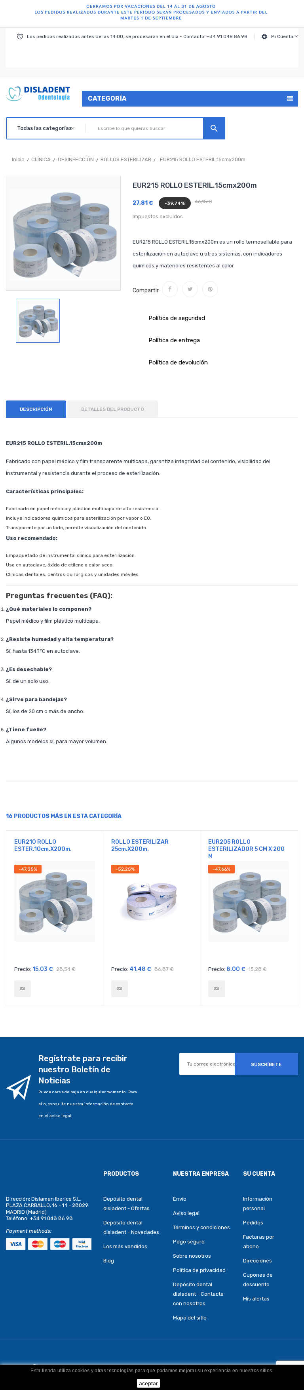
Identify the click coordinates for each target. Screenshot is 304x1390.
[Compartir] (170, 289)
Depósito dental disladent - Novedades (131, 1227)
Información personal (257, 1203)
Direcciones (257, 1261)
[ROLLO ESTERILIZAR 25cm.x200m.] (119, 988)
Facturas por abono (258, 1241)
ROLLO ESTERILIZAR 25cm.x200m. (140, 845)
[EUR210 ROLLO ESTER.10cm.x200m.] (22, 988)
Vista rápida (55, 913)
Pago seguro (189, 1242)
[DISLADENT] (152, 14)
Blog (108, 1261)
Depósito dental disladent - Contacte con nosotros (198, 1293)
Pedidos (253, 1223)
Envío (179, 1199)
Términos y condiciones (201, 1227)
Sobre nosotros (192, 1256)
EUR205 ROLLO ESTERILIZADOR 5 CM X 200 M (246, 849)
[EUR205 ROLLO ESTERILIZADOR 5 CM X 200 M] (216, 988)
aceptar (148, 1383)
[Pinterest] (210, 289)
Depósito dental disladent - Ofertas (126, 1203)
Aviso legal (186, 1213)
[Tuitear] (190, 289)
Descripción (36, 409)
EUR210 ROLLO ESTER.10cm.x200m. (43, 845)
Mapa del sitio (190, 1318)
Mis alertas (256, 1299)
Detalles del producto (112, 409)
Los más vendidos (125, 1246)
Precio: (22, 969)
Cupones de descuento (258, 1279)
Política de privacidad (199, 1270)
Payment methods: (28, 1231)
